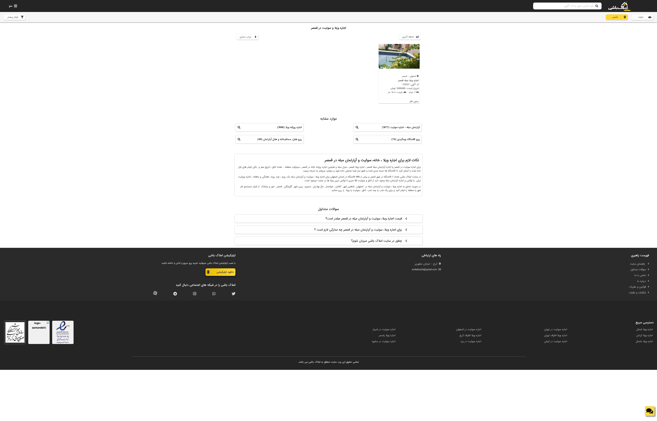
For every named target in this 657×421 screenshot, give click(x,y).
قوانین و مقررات (637, 287)
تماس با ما (640, 275)
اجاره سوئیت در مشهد (383, 341)
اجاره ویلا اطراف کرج (470, 335)
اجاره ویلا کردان (644, 335)
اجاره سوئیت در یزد (470, 341)
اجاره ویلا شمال (644, 329)
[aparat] (155, 294)
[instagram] (194, 294)
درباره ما (641, 281)
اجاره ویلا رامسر (387, 335)
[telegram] (175, 294)
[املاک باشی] (619, 6)
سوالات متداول (638, 269)
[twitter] (233, 294)
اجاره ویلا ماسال (644, 341)
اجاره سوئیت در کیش (555, 341)
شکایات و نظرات (637, 293)
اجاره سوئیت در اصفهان (468, 329)
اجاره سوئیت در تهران (555, 329)
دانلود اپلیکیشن (225, 272)
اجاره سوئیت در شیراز (384, 329)
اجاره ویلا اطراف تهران (555, 335)
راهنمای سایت (638, 264)
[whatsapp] (214, 294)
